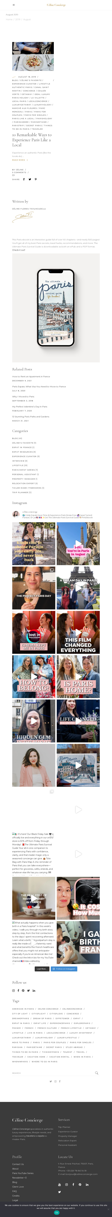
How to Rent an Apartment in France (31, 376)
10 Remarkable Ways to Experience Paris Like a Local (32, 140)
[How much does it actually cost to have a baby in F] (33, 898)
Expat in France (22, 447)
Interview (18, 461)
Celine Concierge (48, 1009)
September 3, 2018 (22, 401)
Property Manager (23, 479)
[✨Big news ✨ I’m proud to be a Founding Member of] (33, 765)
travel (80, 1052)
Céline (20, 170)
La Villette (38, 98)
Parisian (17, 1047)
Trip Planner (20, 492)
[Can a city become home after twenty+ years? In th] (33, 676)
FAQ (14, 1191)
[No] (108, 1209)
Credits (15, 1195)
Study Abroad (74, 1047)
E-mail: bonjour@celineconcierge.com (78, 1174)
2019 (17, 19)
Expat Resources (22, 452)
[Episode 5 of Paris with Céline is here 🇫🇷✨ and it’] (78, 588)
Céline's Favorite (31, 80)
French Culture (47, 1028)
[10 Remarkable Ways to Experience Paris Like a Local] (33, 56)
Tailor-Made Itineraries (27, 488)
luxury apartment (81, 1033)
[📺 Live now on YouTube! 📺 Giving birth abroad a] (78, 942)
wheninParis (20, 1062)
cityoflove (56, 1014)
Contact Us (18, 1164)
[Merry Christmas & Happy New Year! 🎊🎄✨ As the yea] (78, 809)
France (16, 1028)
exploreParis (82, 1023)
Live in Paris (35, 1033)
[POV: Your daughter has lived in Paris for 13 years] (33, 588)
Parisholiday (44, 119)
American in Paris (23, 1009)
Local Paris (19, 101)
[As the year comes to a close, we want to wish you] (33, 809)
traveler (37, 129)
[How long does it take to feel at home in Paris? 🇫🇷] (78, 676)
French (29, 1028)
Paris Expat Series (23, 470)
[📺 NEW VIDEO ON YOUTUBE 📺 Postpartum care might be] (78, 898)
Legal (15, 1200)
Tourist (67, 1052)
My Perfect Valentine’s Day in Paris (29, 406)
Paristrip (18, 126)
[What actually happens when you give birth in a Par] (33, 942)
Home (9, 19)
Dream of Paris (42, 1018)
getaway (27, 94)
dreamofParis (20, 1018)
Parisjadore (21, 122)
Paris (28, 112)
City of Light (20, 1014)
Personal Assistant (24, 474)
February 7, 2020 (22, 411)
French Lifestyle (71, 1028)
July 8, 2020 (18, 391)
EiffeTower (63, 1018)
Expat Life (40, 1023)
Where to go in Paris (44, 1062)
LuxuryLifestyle (67, 1038)
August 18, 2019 (27, 77)
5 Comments (19, 172)
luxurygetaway (21, 105)
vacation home (36, 1057)
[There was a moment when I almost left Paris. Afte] (78, 632)
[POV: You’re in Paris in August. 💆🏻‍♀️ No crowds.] (78, 543)
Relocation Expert (23, 483)
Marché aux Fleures (24, 108)
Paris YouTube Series (22, 1173)
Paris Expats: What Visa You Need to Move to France (39, 386)
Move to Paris (20, 1042)
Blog (15, 80)
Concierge (29, 91)
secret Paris (34, 126)
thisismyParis (50, 1052)
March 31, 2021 (20, 421)
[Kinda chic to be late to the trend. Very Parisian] (33, 543)
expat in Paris (21, 1023)
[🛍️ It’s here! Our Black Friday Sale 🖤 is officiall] (33, 854)
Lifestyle (44, 84)
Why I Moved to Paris (23, 396)
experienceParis (60, 1023)
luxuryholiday (43, 105)
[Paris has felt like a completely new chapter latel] (78, 721)
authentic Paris (22, 87)
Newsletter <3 (19, 1177)
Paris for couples (55, 1042)
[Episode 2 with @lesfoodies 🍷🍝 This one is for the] (33, 721)
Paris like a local (23, 119)
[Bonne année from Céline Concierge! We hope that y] (78, 765)
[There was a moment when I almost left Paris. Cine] (33, 632)
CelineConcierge (72, 1009)
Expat (77, 1018)
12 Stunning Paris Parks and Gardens (30, 416)
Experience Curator (24, 84)
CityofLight (39, 1014)
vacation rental (59, 1057)
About (15, 1168)
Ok (56, 1212)
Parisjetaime (39, 122)
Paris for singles (35, 115)
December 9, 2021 (22, 381)
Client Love (18, 1186)
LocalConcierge (38, 101)
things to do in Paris (25, 1052)
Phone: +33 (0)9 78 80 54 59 (72, 1170)
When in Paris (82, 1057)
